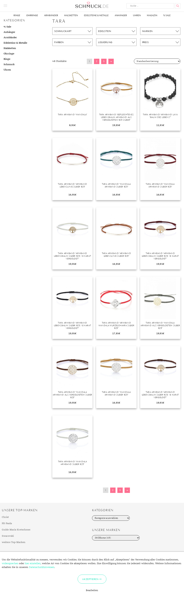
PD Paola (7, 523)
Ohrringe (32, 15)
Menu (5, 5)
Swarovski (8, 536)
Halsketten (71, 15)
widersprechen (10, 563)
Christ (5, 517)
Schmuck (9, 64)
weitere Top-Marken (13, 542)
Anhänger (121, 15)
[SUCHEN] (177, 6)
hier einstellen (33, 563)
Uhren (137, 15)
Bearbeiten (92, 590)
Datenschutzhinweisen (41, 567)
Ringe (16, 15)
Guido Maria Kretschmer (16, 529)
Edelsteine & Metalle (96, 15)
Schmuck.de (92, 5)
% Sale (167, 15)
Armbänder (51, 15)
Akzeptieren (90, 579)
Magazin (152, 15)
